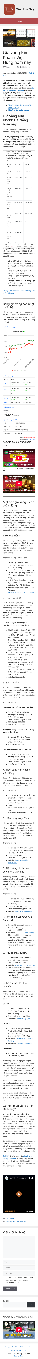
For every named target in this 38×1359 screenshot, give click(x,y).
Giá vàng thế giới (9, 407)
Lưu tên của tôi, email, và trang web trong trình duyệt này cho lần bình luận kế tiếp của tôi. (19, 1280)
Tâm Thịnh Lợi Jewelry (25, 932)
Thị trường (10, 1218)
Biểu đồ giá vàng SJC (10, 327)
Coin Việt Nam (31, 439)
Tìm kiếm (6, 1301)
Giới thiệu (15, 1347)
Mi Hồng (6, 403)
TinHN (5, 1156)
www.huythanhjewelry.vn (25, 965)
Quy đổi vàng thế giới (10, 420)
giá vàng (9, 1221)
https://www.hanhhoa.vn (24, 911)
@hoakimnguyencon (24, 1043)
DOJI (5, 394)
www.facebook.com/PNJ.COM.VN (21, 592)
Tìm (31, 1305)
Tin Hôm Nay (25, 9)
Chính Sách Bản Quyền (19, 1350)
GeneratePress (19, 1356)
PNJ (5, 389)
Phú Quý (6, 398)
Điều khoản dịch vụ (27, 1347)
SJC (5, 384)
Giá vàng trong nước (10, 376)
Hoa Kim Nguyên (23, 1019)
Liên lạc (7, 1347)
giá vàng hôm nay (20, 1221)
